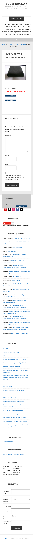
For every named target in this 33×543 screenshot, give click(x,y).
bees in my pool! (17, 247)
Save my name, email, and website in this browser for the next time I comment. (14, 178)
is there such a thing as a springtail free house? (16, 363)
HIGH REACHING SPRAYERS (11, 394)
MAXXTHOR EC (17, 276)
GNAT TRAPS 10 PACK (9, 397)
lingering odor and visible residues (13, 410)
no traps (5, 348)
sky (4, 355)
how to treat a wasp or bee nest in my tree (14, 359)
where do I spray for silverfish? (11, 366)
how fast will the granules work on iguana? (15, 417)
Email (7, 164)
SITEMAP (5, 538)
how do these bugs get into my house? (14, 390)
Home (3, 44)
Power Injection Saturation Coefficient (13, 401)
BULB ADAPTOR (7, 386)
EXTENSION (6, 383)
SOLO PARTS (21, 44)
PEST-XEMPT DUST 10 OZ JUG (21, 238)
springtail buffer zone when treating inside (15, 421)
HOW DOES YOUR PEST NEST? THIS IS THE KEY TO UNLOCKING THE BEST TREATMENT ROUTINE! (15, 377)
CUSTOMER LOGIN (8, 442)
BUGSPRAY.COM (16, 3)
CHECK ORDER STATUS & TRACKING (13, 454)
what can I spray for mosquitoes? (12, 414)
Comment (8, 135)
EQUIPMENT (11, 44)
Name (7, 155)
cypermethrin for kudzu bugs (11, 352)
